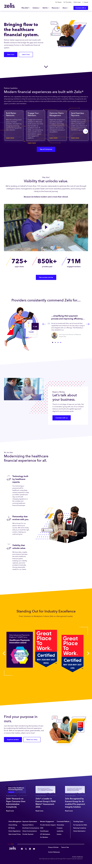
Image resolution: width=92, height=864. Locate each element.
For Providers (67, 2)
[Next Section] (46, 66)
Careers (59, 834)
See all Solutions (46, 149)
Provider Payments (27, 834)
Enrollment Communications (30, 828)
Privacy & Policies (53, 847)
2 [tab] (55, 342)
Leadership (60, 831)
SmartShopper (44, 831)
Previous (44, 324)
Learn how (26, 54)
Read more (10, 811)
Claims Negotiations (14, 831)
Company (59, 828)
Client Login (77, 2)
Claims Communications (29, 831)
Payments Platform (28, 825)
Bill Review (11, 828)
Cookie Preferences (54, 852)
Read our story (32, 740)
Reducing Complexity (79, 828)
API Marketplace (45, 834)
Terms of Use (65, 847)
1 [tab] (53, 342)
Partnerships (60, 825)
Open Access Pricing (14, 834)
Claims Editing (12, 825)
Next (87, 324)
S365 (41, 828)
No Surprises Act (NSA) (80, 825)
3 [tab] (58, 342)
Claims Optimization (79, 831)
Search (86, 2)
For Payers (58, 2)
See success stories (46, 277)
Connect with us (62, 418)
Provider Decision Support (48, 825)
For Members (44, 837)
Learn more (10, 138)
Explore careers (13, 740)
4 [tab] (61, 342)
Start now (10, 54)
